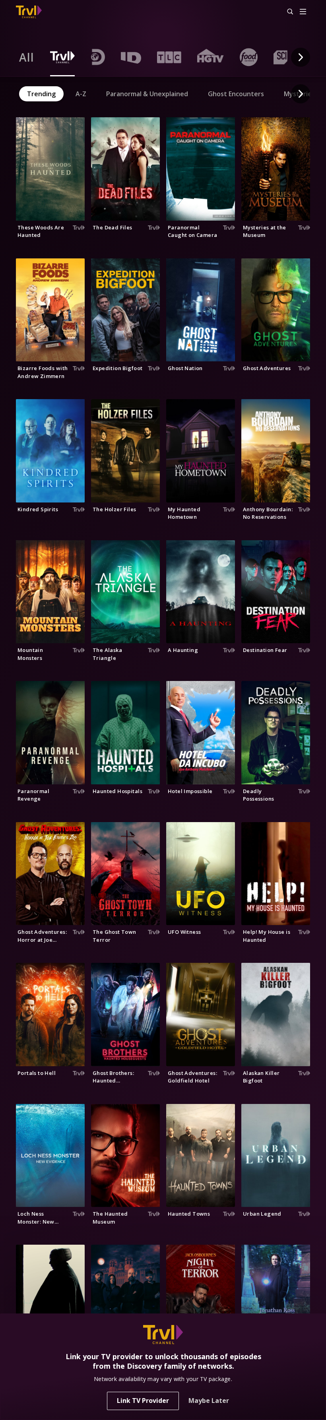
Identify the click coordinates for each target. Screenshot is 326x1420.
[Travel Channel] (29, 12)
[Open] (303, 12)
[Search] (286, 12)
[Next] (300, 57)
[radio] (26, 57)
